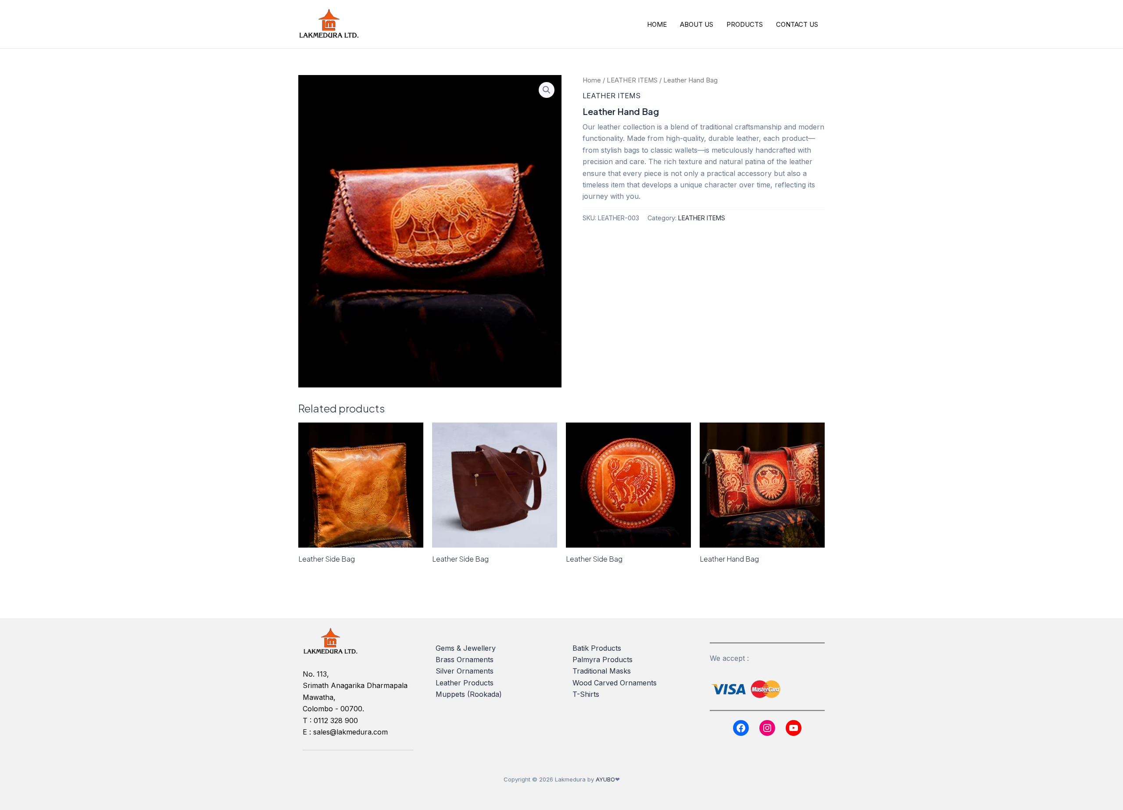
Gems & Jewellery (466, 648)
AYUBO (605, 779)
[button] (546, 90)
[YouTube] (793, 728)
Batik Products (596, 648)
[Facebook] (741, 728)
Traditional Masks (601, 671)
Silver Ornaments (465, 671)
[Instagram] (767, 728)
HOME (657, 24)
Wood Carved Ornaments (614, 682)
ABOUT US (696, 24)
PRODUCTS (744, 24)
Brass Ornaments (465, 659)
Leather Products (465, 682)
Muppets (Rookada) (469, 694)
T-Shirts (585, 694)
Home (592, 80)
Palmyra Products (602, 659)
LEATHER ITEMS (632, 80)
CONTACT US (797, 24)
